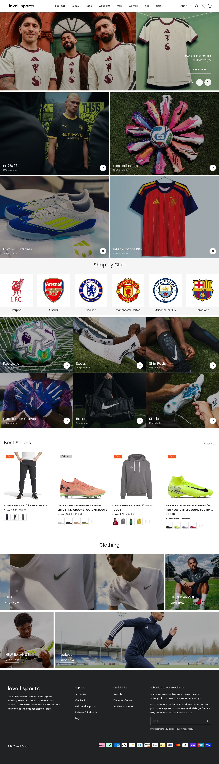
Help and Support (85, 706)
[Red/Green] (193, 525)
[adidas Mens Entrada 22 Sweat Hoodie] (136, 476)
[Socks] (109, 345)
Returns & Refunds (86, 712)
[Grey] (23, 517)
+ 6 (202, 526)
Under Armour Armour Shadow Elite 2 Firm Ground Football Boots (82, 507)
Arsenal (53, 310)
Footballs (11, 363)
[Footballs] (36, 345)
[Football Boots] (164, 133)
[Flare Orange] (77, 521)
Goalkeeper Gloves (19, 418)
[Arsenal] (53, 290)
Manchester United (128, 310)
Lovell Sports (22, 746)
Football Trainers (17, 249)
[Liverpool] (16, 290)
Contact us (81, 700)
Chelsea (91, 310)
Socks (81, 363)
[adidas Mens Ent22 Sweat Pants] (28, 476)
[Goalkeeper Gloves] (36, 400)
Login (78, 718)
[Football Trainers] (54, 217)
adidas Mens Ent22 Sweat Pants (26, 505)
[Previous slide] (199, 82)
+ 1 (93, 521)
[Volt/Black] (177, 525)
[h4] (82, 582)
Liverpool (16, 310)
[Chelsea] (91, 290)
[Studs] (182, 400)
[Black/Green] (169, 525)
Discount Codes (123, 700)
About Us (80, 694)
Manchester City (165, 310)
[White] (61, 521)
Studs (154, 418)
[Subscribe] (207, 721)
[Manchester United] (128, 290)
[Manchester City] (165, 290)
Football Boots (125, 165)
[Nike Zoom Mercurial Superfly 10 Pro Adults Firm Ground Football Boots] (190, 476)
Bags (80, 418)
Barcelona (202, 310)
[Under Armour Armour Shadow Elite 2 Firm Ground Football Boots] (82, 476)
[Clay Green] (85, 521)
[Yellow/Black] (139, 521)
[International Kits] (164, 217)
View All (209, 443)
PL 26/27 (10, 165)
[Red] (115, 521)
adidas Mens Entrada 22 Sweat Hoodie (133, 507)
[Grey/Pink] (185, 525)
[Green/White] (131, 521)
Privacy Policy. (187, 729)
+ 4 (147, 521)
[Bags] (109, 400)
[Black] (15, 517)
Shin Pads (157, 363)
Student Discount (124, 706)
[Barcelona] (202, 290)
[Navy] (7, 517)
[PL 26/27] (54, 133)
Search (118, 694)
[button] (210, 6)
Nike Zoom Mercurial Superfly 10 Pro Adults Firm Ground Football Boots (189, 510)
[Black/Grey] (69, 521)
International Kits (127, 249)
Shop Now (12, 602)
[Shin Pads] (182, 345)
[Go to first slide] (207, 82)
